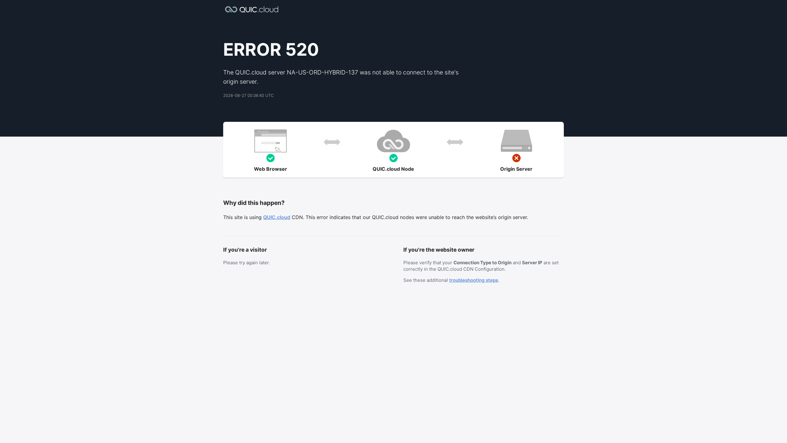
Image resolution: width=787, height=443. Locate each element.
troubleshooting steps (473, 280)
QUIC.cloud (276, 217)
